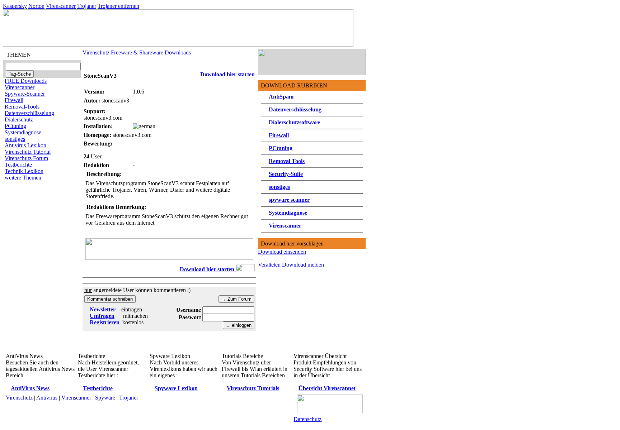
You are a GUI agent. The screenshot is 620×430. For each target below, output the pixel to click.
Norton (36, 6)
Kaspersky (15, 6)
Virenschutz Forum (26, 158)
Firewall (14, 100)
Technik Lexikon (24, 171)
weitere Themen (23, 178)
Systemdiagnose (23, 132)
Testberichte (18, 165)
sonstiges (15, 139)
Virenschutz (19, 398)
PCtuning (15, 126)
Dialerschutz (19, 119)
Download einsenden (282, 252)
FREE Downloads (26, 81)
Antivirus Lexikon (25, 145)
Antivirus (46, 398)
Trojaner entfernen (118, 6)
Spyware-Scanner (25, 94)
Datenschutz (307, 419)
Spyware (105, 398)
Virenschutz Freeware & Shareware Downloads (137, 52)
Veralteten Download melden (291, 265)
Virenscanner (61, 6)
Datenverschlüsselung (29, 113)
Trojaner (86, 6)
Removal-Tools (22, 107)
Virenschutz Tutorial (28, 152)
